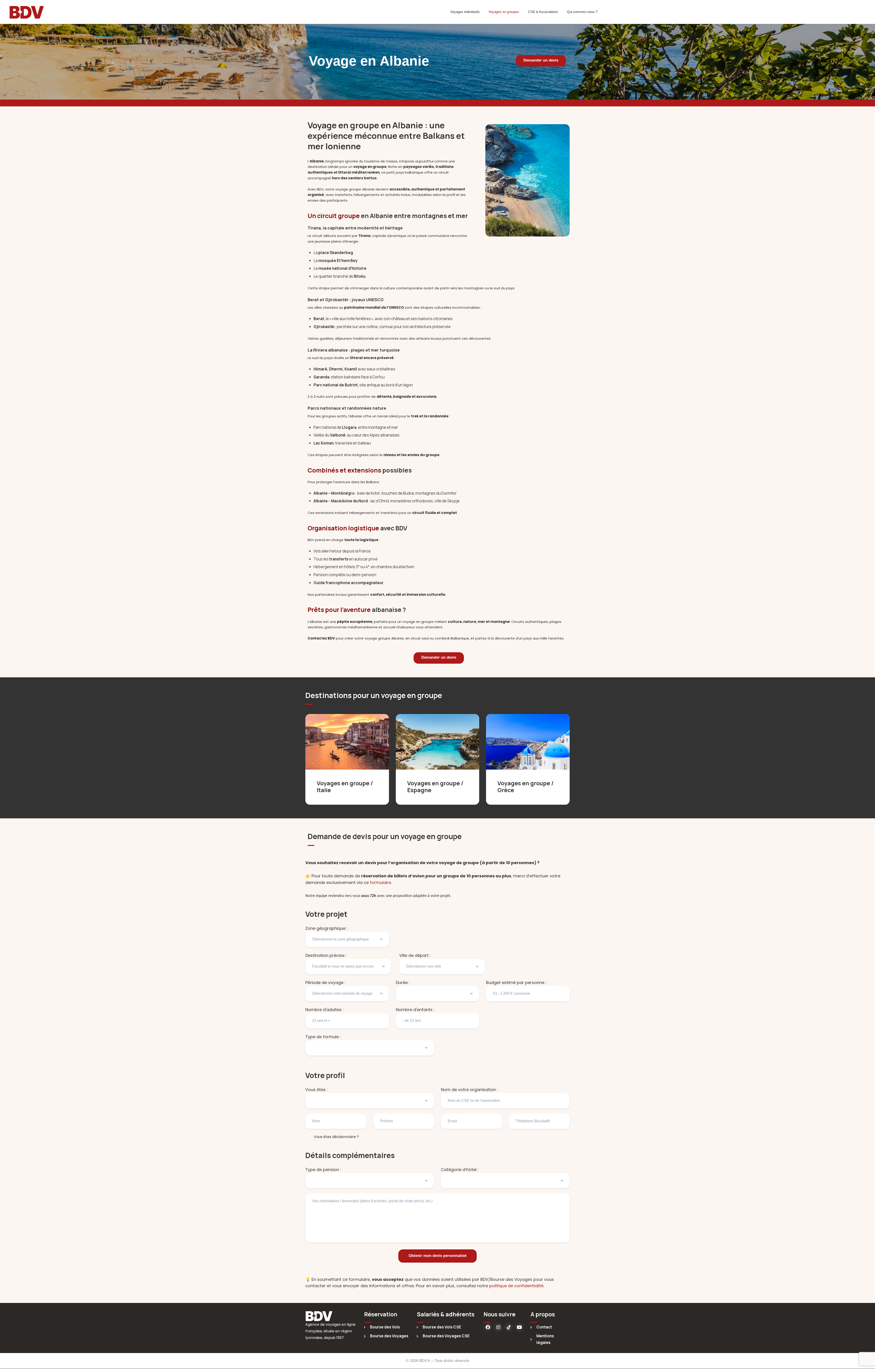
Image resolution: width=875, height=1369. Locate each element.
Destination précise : (326, 955)
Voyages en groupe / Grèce (525, 786)
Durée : (403, 982)
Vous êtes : (316, 1089)
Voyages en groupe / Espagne (435, 786)
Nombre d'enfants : (415, 1009)
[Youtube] (519, 1327)
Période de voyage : (325, 982)
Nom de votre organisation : (469, 1089)
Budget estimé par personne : (516, 982)
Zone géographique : (326, 928)
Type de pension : (323, 1169)
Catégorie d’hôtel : (460, 1169)
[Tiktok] (508, 1327)
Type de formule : (323, 1037)
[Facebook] (487, 1327)
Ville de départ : (415, 955)
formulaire (380, 882)
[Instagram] (498, 1327)
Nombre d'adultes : (324, 1009)
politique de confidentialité (516, 1286)
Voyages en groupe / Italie (345, 786)
